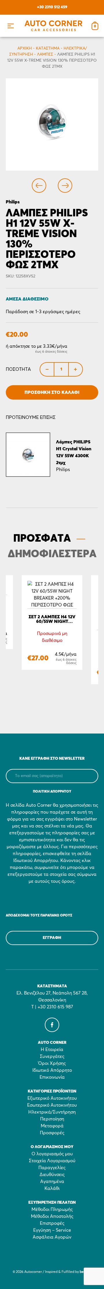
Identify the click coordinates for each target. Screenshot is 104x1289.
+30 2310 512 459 (52, 7)
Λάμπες (45, 54)
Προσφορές (52, 1133)
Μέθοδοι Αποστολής (52, 1216)
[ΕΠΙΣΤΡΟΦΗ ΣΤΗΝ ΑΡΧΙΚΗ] (53, 25)
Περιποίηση (52, 1119)
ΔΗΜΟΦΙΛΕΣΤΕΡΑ (52, 554)
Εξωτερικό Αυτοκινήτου (52, 1098)
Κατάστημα (48, 48)
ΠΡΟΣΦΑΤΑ (42, 539)
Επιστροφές (52, 1223)
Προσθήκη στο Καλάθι (52, 392)
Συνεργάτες (52, 1056)
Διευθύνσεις (52, 1174)
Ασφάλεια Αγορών (52, 1237)
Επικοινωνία (52, 1077)
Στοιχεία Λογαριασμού (52, 1160)
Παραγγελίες (52, 1167)
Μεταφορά (52, 1126)
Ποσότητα (18, 369)
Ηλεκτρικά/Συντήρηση (52, 1112)
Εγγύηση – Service (52, 1230)
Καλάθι (52, 1188)
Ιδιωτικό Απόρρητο (52, 1070)
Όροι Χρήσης (52, 1063)
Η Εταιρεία (52, 1049)
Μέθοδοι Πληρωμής (52, 1209)
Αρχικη (24, 48)
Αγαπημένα (52, 1181)
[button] (10, 25)
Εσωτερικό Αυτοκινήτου (52, 1105)
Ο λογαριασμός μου (52, 1154)
